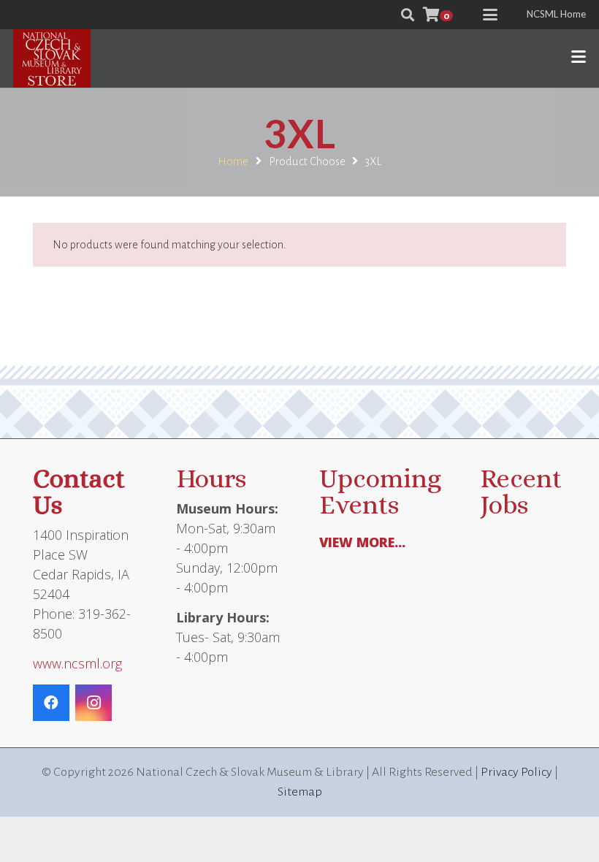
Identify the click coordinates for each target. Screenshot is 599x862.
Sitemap (300, 791)
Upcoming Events (380, 491)
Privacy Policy (516, 772)
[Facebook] (51, 702)
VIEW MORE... (362, 542)
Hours (211, 478)
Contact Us (79, 491)
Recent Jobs (521, 491)
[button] (407, 14)
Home (233, 161)
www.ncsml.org (77, 663)
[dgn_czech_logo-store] (52, 58)
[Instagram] (93, 702)
